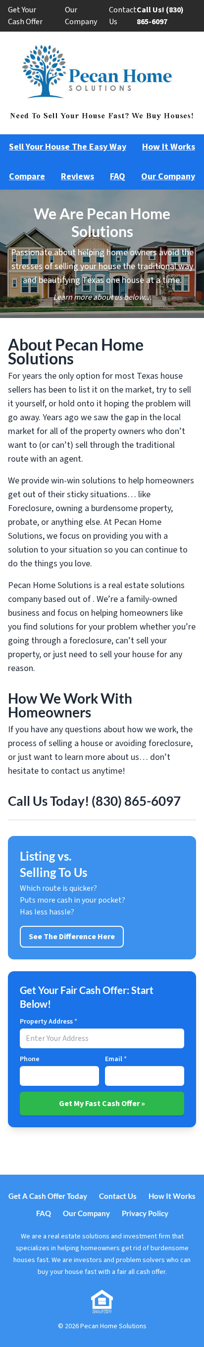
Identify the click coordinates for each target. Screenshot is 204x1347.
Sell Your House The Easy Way (67, 147)
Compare (27, 176)
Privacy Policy (145, 1213)
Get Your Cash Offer (25, 15)
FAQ (117, 176)
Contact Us (123, 15)
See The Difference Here (72, 936)
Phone (30, 1059)
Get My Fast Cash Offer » (102, 1103)
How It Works (168, 147)
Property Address (48, 1022)
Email (116, 1059)
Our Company (81, 15)
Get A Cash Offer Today (47, 1195)
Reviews (77, 176)
